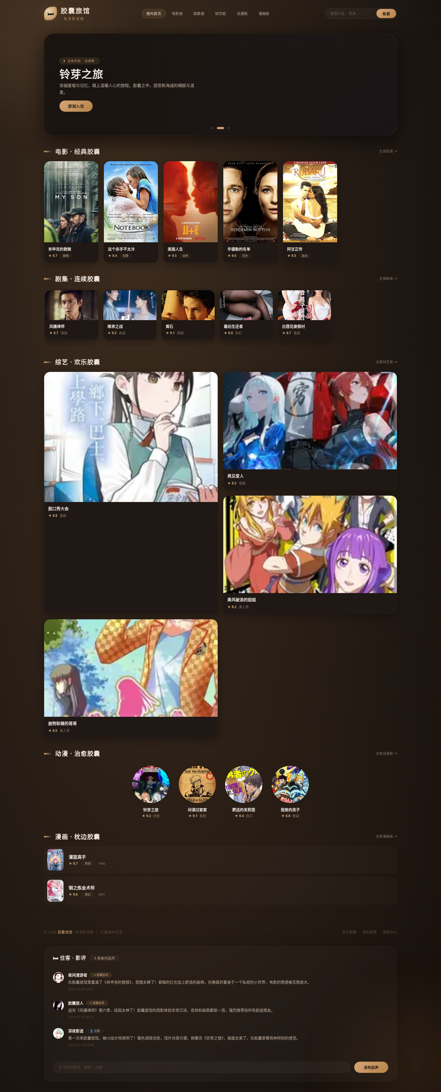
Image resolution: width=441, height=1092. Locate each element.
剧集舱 (198, 13)
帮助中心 (390, 932)
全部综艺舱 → (386, 361)
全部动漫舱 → (386, 753)
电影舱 (177, 13)
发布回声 (371, 1067)
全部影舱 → (388, 151)
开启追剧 (76, 106)
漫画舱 (264, 13)
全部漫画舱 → (386, 836)
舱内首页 (153, 13)
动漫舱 (242, 13)
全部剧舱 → (388, 278)
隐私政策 (369, 932)
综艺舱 (220, 13)
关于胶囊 (349, 932)
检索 (386, 14)
